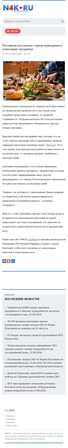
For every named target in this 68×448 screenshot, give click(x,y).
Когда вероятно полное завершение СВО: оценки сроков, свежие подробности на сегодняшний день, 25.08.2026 (31, 349)
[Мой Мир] (13, 261)
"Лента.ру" (51, 144)
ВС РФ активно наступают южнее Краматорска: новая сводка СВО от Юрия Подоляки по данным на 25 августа (30, 325)
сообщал (33, 239)
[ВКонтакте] (4, 261)
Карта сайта (12, 425)
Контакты (11, 422)
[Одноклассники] (9, 261)
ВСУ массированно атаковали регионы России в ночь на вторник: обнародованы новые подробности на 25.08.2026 (30, 387)
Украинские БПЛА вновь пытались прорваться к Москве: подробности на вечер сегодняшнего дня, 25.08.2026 (32, 311)
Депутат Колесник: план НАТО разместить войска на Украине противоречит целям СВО (32, 374)
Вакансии (11, 419)
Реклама (10, 416)
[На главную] (26, 9)
